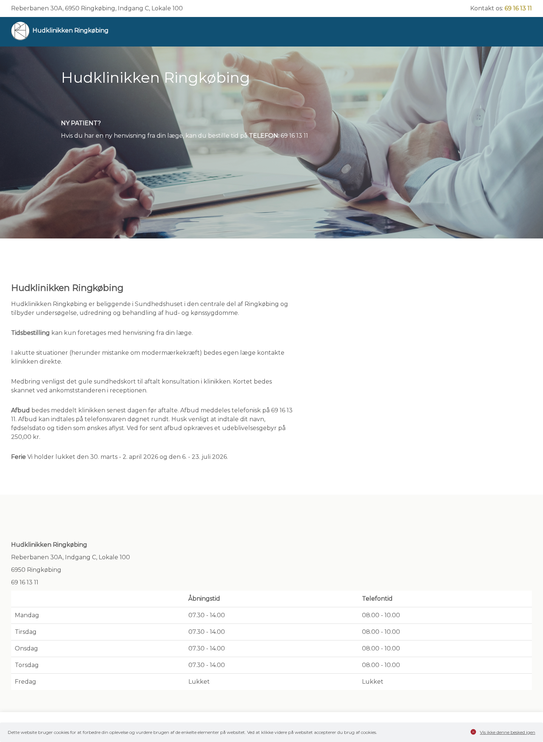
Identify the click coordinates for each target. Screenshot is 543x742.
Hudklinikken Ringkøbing (71, 30)
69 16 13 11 (518, 8)
